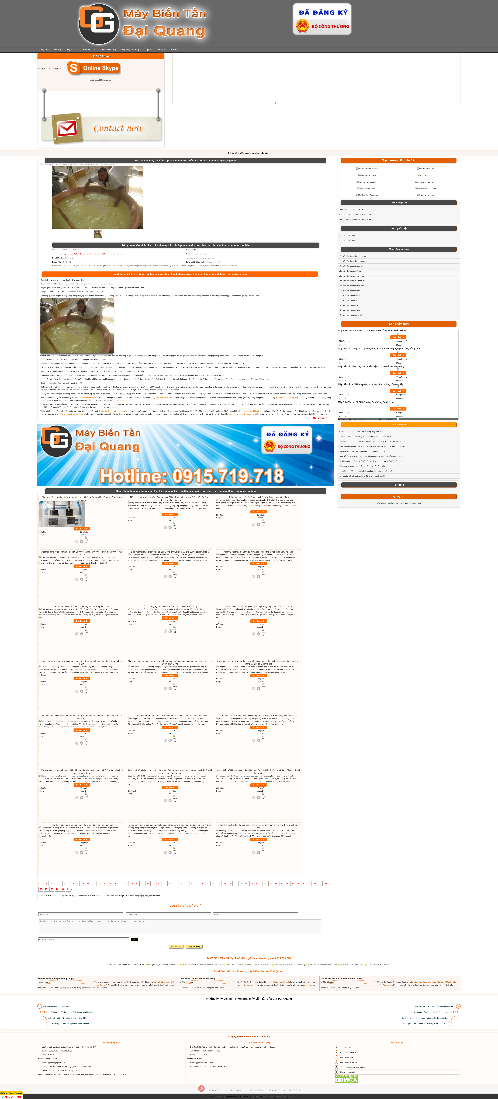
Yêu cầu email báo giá (11, 1093)
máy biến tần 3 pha (136, 288)
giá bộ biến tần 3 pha (250, 296)
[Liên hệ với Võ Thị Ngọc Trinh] (93, 69)
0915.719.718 (12, 1097)
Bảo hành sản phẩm (348, 1052)
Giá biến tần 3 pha (319, 394)
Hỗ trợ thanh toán (347, 1072)
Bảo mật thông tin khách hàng (352, 1067)
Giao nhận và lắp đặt (348, 1062)
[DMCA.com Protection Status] (346, 1082)
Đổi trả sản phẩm (347, 1057)
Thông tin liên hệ (347, 1047)
